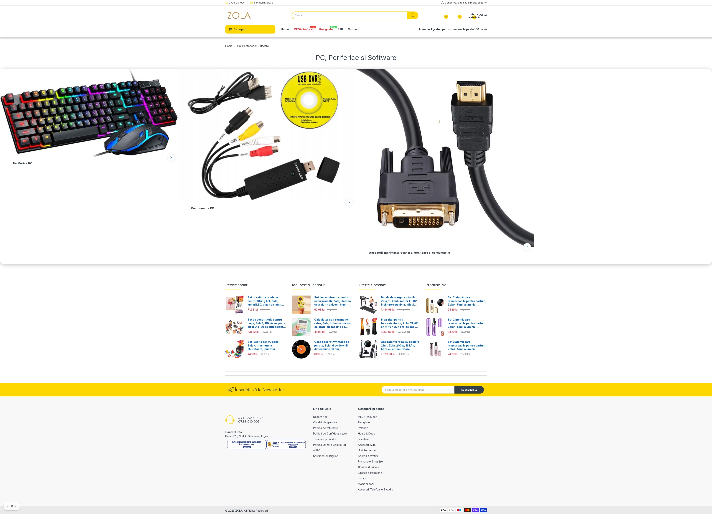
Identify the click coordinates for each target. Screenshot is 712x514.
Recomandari (236, 285)
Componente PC (202, 208)
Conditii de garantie (325, 422)
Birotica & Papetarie (370, 472)
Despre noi (320, 416)
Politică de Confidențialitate (330, 433)
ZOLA (239, 510)
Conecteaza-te (454, 2)
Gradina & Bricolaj (369, 467)
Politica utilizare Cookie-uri (329, 444)
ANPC (316, 450)
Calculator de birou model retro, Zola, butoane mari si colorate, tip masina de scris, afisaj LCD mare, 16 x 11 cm (332, 323)
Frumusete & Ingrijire (370, 461)
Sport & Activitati (368, 455)
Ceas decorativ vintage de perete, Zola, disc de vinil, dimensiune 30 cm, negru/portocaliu (331, 345)
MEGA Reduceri (367, 416)
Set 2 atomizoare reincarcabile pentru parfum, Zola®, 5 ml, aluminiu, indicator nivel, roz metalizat (467, 345)
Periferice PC (22, 163)
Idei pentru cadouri (308, 285)
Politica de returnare (325, 428)
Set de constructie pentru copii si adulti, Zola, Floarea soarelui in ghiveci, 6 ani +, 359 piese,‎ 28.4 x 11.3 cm (332, 301)
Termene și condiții (325, 439)
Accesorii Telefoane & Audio (375, 489)
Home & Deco (366, 433)
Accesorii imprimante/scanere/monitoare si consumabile (409, 252)
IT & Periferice (367, 450)
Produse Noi (436, 285)
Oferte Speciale (372, 285)
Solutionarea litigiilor (325, 455)
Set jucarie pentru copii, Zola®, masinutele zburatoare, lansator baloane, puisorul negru (263, 345)
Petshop (363, 428)
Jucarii (362, 478)
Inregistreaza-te (477, 2)
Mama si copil (366, 483)
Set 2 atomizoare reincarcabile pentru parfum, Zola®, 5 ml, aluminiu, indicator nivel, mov (467, 323)
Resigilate (364, 422)
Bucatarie (364, 439)
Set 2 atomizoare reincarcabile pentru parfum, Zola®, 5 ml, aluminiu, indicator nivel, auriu (467, 301)
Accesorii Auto (367, 444)
